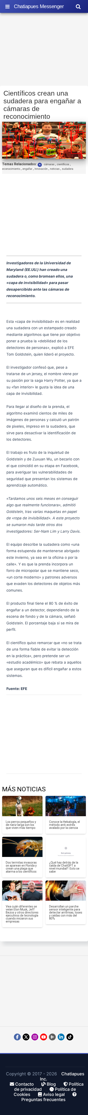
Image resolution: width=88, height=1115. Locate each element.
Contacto (24, 1084)
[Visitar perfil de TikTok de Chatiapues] (69, 1037)
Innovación (41, 168)
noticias (55, 168)
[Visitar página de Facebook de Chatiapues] (17, 1037)
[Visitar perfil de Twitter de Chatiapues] (26, 1037)
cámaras (49, 164)
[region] (44, 50)
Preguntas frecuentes (43, 1099)
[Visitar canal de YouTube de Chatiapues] (43, 1037)
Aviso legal (53, 1094)
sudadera (67, 168)
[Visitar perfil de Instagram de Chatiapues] (34, 1037)
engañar (27, 168)
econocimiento (11, 168)
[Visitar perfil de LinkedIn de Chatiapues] (61, 1037)
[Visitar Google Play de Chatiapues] (52, 1037)
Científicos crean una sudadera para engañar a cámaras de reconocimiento (42, 104)
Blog (51, 1084)
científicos (63, 164)
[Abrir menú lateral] (7, 6)
